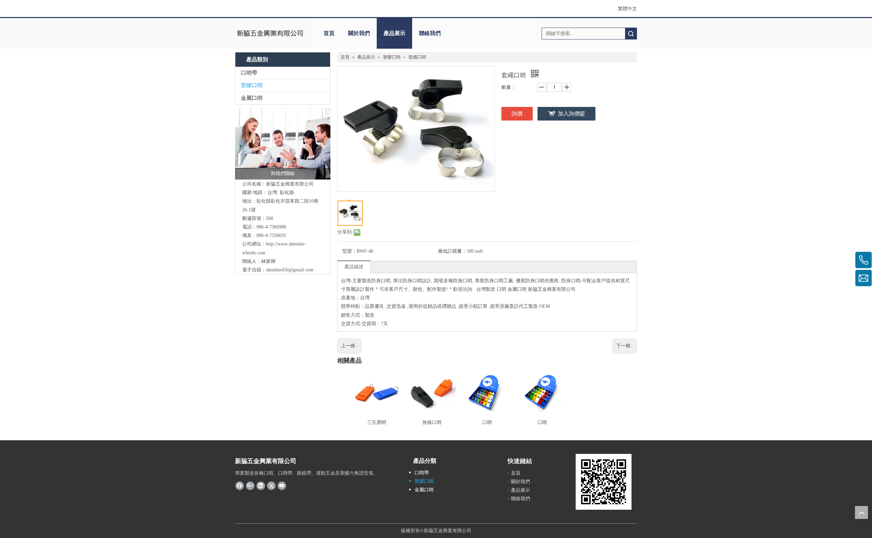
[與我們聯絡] (282, 143)
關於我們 (359, 33)
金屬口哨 (252, 98)
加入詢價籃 (571, 113)
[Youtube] (282, 485)
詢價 (517, 113)
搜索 (631, 33)
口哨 (487, 422)
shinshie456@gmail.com (289, 269)
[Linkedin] (260, 485)
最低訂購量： (452, 251)
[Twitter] (271, 485)
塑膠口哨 (252, 85)
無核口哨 (431, 422)
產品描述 (353, 266)
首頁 (329, 33)
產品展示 (394, 33)
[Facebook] (239, 485)
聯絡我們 (430, 33)
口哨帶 (249, 73)
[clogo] (270, 33)
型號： (349, 251)
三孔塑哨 (376, 422)
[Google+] (250, 485)
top (861, 512)
